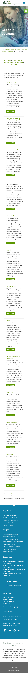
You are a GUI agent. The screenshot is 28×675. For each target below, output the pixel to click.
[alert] (15, 585)
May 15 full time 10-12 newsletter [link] (15, 569)
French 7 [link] (9, 250)
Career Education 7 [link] (12, 182)
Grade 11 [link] (20, 63)
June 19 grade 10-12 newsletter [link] (14, 561)
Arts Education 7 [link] (12, 150)
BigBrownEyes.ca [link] (16, 670)
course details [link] (10, 111)
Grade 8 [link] (20, 60)
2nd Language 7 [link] (11, 82)
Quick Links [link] (6, 603)
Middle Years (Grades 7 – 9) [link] (11, 537)
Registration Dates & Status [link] (11, 518)
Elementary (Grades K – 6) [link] (10, 534)
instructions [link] (14, 494)
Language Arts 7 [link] (12, 286)
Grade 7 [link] (14, 60)
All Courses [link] (7, 60)
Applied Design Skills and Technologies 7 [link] (13, 119)
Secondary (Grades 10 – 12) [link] (11, 539)
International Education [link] (10, 549)
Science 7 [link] (9, 392)
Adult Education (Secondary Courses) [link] (13, 542)
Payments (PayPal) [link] (8, 525)
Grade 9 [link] (6, 63)
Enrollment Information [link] (10, 515)
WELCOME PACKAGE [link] (9, 598)
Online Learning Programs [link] (13, 49)
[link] (26, 11)
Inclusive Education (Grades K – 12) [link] (13, 546)
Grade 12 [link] (14, 65)
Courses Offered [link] (8, 523)
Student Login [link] (7, 599)
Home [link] (3, 49)
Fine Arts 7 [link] (10, 216)
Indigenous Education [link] (9, 544)
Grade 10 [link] (13, 63)
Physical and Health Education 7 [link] (13, 357)
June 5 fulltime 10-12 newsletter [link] (14, 565)
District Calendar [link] (8, 601)
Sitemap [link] (12, 664)
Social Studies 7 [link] (11, 422)
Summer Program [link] (8, 551)
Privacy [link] (16, 664)
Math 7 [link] (8, 320)
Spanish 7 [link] (9, 454)
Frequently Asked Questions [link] (11, 520)
